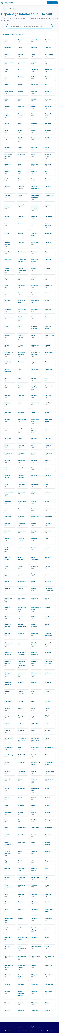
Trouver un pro (52, 2)
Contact (39, 1027)
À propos (20, 1027)
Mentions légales (30, 1027)
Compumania (9, 3)
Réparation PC (7, 9)
